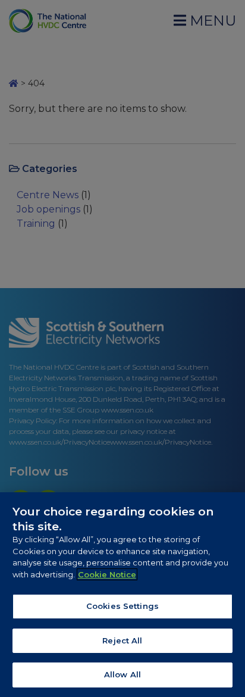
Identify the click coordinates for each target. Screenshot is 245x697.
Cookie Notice (107, 574)
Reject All (122, 640)
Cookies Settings (122, 606)
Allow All (122, 674)
